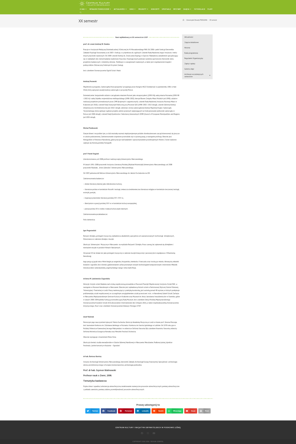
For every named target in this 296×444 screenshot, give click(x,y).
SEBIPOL (160, 441)
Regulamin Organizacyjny (193, 58)
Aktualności (188, 37)
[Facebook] (142, 433)
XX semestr (213, 20)
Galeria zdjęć (189, 69)
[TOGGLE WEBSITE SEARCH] (81, 12)
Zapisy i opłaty (189, 63)
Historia (187, 48)
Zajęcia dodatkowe (191, 42)
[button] (92, 411)
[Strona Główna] (183, 20)
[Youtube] (153, 433)
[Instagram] (148, 433)
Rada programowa (191, 53)
